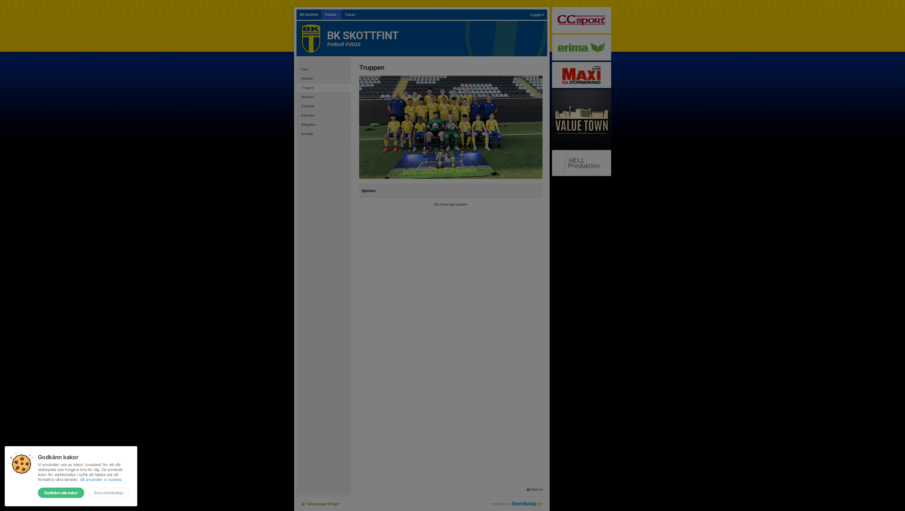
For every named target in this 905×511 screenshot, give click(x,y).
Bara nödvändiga (108, 492)
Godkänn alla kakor (61, 492)
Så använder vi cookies (101, 479)
